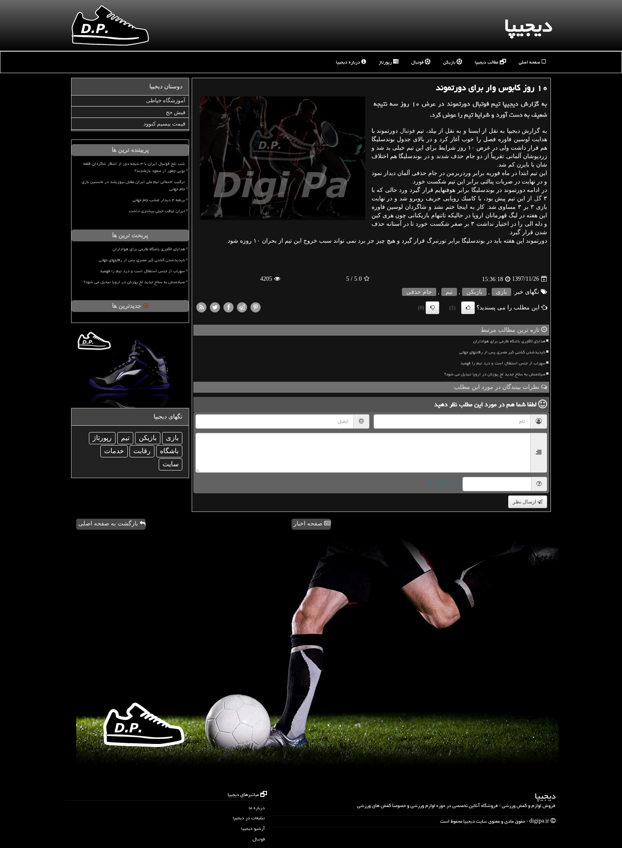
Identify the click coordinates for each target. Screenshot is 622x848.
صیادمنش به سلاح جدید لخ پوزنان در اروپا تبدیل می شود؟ (494, 374)
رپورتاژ (386, 61)
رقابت (142, 450)
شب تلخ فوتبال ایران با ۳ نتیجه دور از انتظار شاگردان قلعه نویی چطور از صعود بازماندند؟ (134, 167)
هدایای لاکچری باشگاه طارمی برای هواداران (509, 341)
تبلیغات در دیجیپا (249, 817)
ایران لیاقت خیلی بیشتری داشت (157, 211)
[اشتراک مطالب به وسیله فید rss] (201, 307)
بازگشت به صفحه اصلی (109, 523)
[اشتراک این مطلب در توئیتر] (215, 307)
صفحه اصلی (530, 61)
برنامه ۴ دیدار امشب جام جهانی (158, 200)
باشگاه (169, 450)
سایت (170, 464)
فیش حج (175, 112)
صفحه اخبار (309, 523)
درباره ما (257, 807)
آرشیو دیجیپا (253, 828)
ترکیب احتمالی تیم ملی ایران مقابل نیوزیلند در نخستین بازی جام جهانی (133, 185)
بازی (501, 292)
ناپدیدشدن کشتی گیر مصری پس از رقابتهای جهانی (502, 352)
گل (538, 198)
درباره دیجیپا (348, 61)
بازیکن (450, 61)
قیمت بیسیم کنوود (164, 123)
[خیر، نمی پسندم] (432, 307)
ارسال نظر (525, 502)
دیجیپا (528, 25)
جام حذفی (419, 292)
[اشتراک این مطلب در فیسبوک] (228, 307)
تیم (449, 292)
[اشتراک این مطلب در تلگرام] (242, 307)
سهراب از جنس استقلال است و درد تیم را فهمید (502, 363)
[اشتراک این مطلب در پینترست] (255, 307)
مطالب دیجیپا (487, 61)
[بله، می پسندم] (468, 307)
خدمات (114, 450)
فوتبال (418, 61)
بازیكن (474, 292)
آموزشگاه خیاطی (165, 100)
